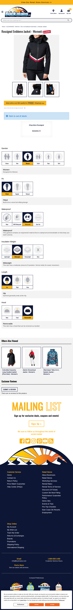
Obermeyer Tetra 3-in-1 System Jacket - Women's (51, 372)
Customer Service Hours (54, 561)
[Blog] (50, 441)
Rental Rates (47, 484)
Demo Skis (46, 501)
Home (3, 26)
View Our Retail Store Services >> (36, 2)
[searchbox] (68, 20)
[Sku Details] (24, 108)
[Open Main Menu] (3, 11)
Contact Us (11, 478)
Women (17, 26)
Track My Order (13, 533)
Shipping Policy (13, 544)
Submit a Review (9, 389)
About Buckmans (48, 475)
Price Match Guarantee (16, 484)
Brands (10, 539)
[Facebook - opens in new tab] (22, 441)
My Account (62, 13)
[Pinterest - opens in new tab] (39, 441)
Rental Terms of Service (51, 487)
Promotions (11, 542)
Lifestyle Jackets (42, 26)
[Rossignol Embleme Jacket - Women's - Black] (19, 89)
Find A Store (53, 13)
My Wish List (12, 530)
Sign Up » (36, 423)
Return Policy (12, 481)
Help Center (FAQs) (14, 487)
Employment (47, 513)
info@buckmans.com (19, 561)
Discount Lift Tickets (50, 490)
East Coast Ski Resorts (51, 510)
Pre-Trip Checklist (49, 507)
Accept (52, 604)
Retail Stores (47, 478)
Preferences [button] (61, 600)
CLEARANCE (10, 26)
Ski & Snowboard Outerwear (28, 26)
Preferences (20, 604)
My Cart (69, 11)
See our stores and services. (19, 567)
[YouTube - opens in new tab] (45, 441)
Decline (36, 604)
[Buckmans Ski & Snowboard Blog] (44, 587)
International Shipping (15, 547)
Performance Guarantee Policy (51, 497)
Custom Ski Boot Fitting (51, 493)
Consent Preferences (36, 578)
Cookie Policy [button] (23, 600)
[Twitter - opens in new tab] (27, 441)
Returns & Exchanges (15, 536)
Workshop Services (49, 481)
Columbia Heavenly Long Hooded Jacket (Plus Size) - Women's (9, 372)
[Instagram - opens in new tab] (33, 441)
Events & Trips (47, 504)
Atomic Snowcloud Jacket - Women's (29, 371)
